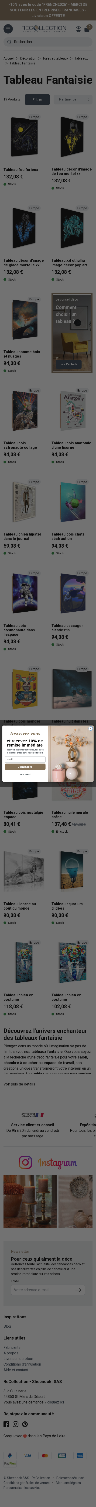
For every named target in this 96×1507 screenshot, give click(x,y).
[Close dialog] (91, 728)
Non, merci (25, 774)
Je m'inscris (25, 766)
